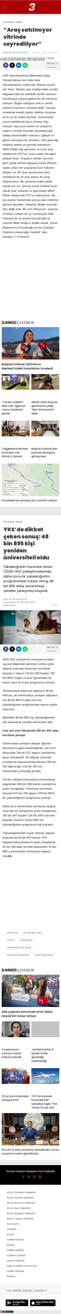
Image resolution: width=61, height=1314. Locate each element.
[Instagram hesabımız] (34, 1177)
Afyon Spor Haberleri (19, 1208)
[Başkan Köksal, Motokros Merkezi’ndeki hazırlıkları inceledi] (30, 343)
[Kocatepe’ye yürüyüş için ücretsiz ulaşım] (30, 480)
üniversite (26, 940)
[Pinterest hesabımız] (39, 1177)
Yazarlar (11, 1229)
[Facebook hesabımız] (24, 1177)
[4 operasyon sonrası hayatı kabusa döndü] (16, 1033)
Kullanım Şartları (16, 1255)
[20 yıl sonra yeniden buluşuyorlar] (16, 1080)
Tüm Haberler (50, 52)
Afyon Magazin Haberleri (21, 1213)
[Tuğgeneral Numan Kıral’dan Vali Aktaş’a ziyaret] (16, 432)
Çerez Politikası (15, 1260)
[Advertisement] (30, 285)
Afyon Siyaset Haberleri (20, 1197)
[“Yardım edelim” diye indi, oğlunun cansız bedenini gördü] (16, 386)
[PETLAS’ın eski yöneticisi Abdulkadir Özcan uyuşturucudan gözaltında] (30, 1129)
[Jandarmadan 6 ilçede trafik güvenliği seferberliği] (45, 1033)
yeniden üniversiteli (19, 955)
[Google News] (51, 67)
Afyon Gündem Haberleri (21, 1192)
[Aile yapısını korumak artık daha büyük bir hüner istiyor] (30, 991)
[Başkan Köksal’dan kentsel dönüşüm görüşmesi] (45, 432)
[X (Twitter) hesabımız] (28, 1177)
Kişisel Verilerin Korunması (22, 1266)
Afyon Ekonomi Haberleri (21, 1203)
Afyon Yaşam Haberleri (20, 1218)
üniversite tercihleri (20, 947)
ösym (11, 940)
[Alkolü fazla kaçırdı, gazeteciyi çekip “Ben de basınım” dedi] (45, 386)
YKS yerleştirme (44, 955)
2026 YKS (13, 932)
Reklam (11, 1276)
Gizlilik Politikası (15, 1239)
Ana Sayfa (13, 1224)
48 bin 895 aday (33, 932)
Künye (10, 1234)
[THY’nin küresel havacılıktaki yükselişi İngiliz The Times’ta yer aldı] (45, 1080)
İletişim (11, 1245)
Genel (36, 52)
